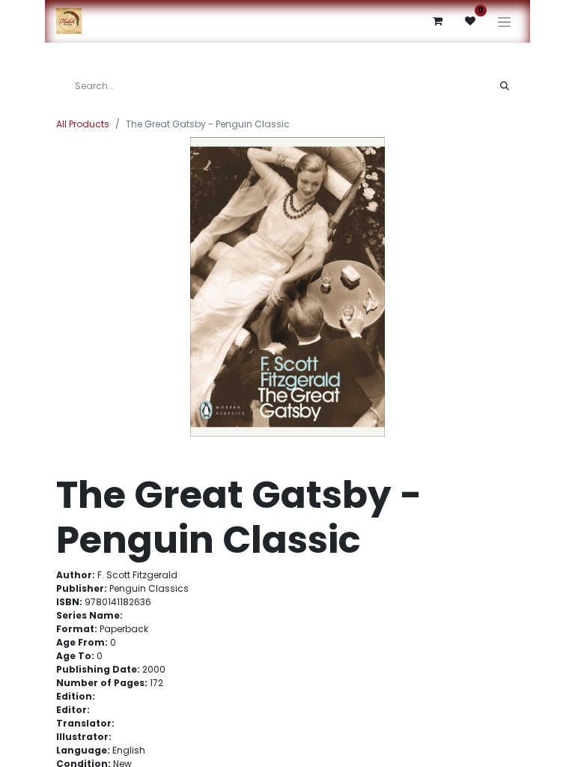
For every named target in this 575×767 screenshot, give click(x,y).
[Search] (504, 86)
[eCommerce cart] (437, 20)
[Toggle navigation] (504, 21)
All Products (82, 124)
